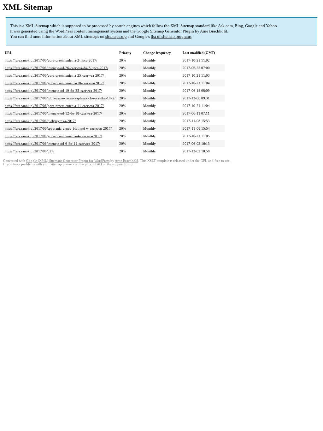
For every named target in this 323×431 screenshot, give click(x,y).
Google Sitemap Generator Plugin (165, 31)
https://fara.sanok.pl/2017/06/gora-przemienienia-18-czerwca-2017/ (54, 83)
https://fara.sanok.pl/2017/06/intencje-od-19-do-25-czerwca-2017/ (53, 90)
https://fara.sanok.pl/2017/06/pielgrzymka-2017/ (40, 121)
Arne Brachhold (213, 31)
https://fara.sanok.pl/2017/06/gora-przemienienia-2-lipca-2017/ (51, 60)
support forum (122, 164)
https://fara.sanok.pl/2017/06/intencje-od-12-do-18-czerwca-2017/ (53, 113)
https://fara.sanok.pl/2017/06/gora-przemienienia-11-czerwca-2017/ (54, 106)
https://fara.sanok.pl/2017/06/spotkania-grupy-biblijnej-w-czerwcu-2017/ (58, 128)
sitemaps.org (116, 36)
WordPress (64, 31)
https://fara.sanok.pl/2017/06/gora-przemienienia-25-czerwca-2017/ (54, 75)
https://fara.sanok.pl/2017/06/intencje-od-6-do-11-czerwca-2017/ (52, 143)
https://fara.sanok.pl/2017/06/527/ (29, 151)
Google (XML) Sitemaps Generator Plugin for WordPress (67, 160)
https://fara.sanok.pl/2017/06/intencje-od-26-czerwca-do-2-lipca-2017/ (56, 68)
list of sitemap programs (171, 36)
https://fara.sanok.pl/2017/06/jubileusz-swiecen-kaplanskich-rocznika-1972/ (60, 98)
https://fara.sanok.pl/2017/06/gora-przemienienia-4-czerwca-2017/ (53, 136)
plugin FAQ (93, 164)
